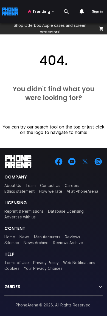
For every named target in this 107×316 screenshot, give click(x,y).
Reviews (72, 237)
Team (31, 185)
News (24, 237)
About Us (12, 185)
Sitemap (11, 242)
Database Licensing (66, 211)
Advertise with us (20, 217)
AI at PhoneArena (82, 191)
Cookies (11, 268)
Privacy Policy (46, 262)
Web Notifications (79, 262)
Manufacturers (47, 237)
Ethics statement (19, 191)
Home (9, 237)
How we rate (50, 191)
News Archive (36, 242)
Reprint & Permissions (24, 211)
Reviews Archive (68, 242)
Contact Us (50, 185)
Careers (72, 185)
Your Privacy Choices (43, 268)
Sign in (97, 11)
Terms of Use (16, 262)
